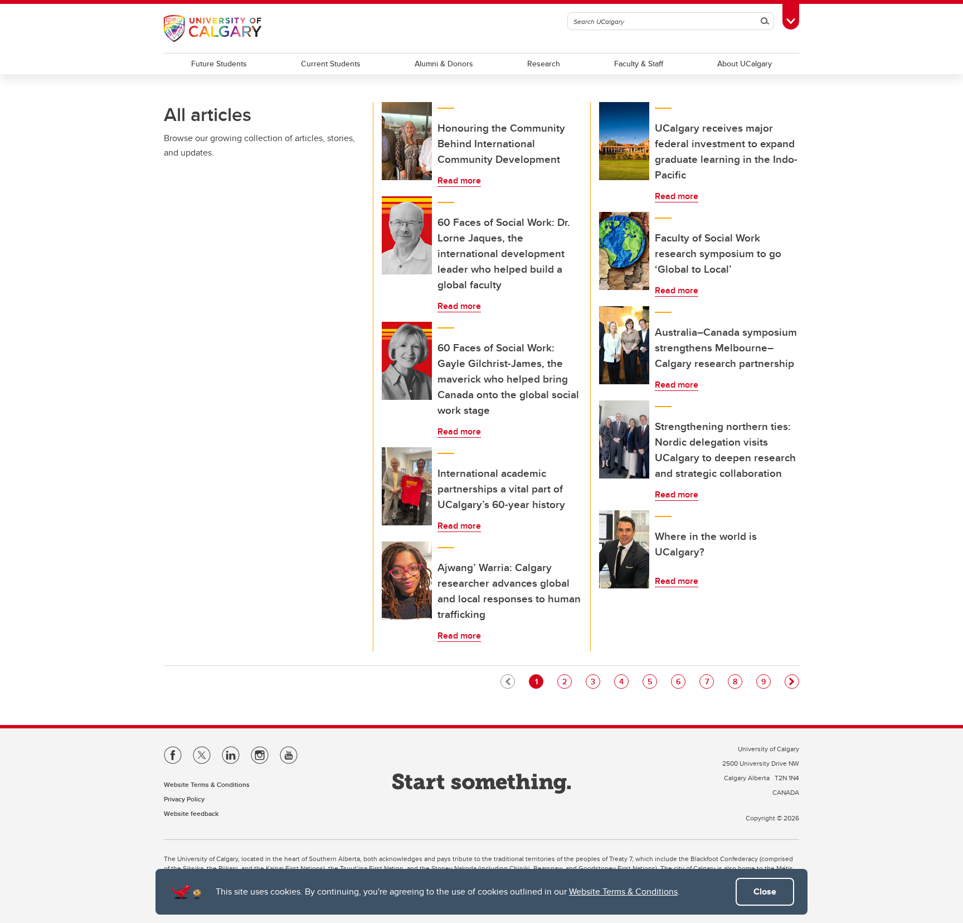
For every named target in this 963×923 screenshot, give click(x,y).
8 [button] (737, 681)
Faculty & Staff (638, 63)
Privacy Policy (184, 799)
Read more (459, 180)
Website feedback (191, 813)
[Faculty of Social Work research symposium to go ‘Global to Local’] (624, 251)
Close (764, 891)
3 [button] (595, 681)
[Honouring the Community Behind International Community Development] (407, 141)
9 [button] (766, 681)
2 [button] (567, 681)
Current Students (331, 63)
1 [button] (538, 681)
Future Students (219, 63)
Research (543, 63)
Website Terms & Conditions (623, 891)
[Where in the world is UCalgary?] (624, 549)
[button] (792, 681)
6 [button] (680, 681)
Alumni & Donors (444, 63)
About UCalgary (744, 63)
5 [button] (652, 681)
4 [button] (624, 681)
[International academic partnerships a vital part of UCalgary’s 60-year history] (407, 486)
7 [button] (709, 681)
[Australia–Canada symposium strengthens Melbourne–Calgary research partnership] (624, 345)
